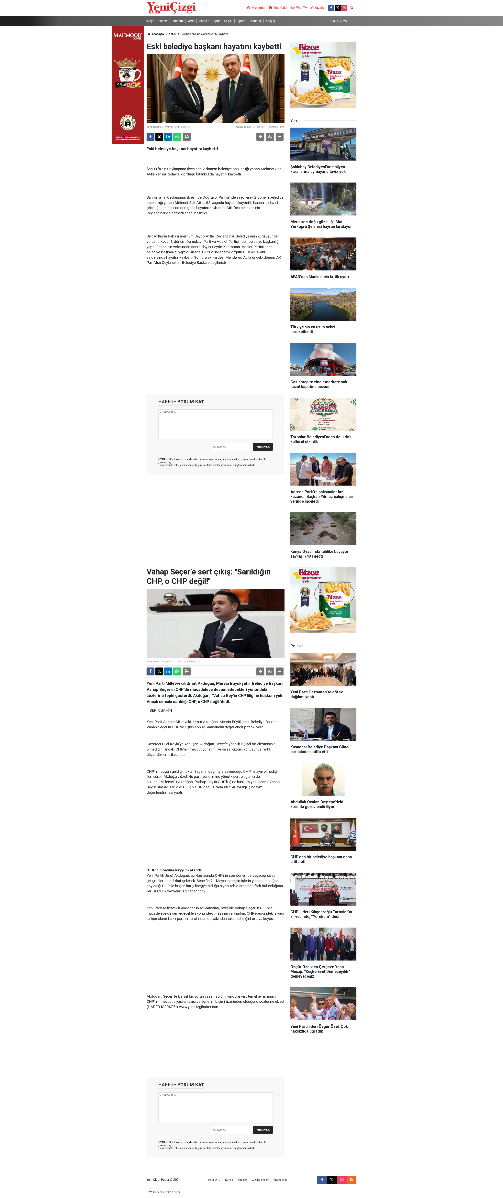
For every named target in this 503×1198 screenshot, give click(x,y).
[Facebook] (150, 137)
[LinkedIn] (168, 137)
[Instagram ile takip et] (344, 8)
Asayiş (270, 21)
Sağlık (228, 21)
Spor (216, 21)
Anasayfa (157, 34)
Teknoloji (255, 21)
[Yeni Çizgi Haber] (171, 7)
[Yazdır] (187, 137)
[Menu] (355, 21)
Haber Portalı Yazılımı (166, 1192)
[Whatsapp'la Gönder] (177, 137)
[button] (260, 137)
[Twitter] (159, 137)
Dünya (150, 21)
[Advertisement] (216, 299)
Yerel (191, 21)
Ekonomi (178, 21)
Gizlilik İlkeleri (260, 1180)
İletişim (242, 1180)
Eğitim (241, 21)
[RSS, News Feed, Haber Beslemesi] (351, 1180)
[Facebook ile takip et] (331, 8)
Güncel (163, 21)
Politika (204, 21)
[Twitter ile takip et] (338, 8)
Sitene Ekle (280, 1180)
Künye (229, 1180)
